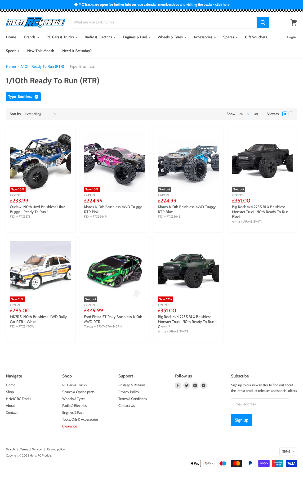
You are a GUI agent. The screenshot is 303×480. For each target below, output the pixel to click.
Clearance (69, 426)
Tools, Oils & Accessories (80, 419)
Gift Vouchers (256, 37)
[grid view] (284, 114)
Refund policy (56, 449)
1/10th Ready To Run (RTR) (42, 66)
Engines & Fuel (135, 37)
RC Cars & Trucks (60, 37)
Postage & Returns (131, 385)
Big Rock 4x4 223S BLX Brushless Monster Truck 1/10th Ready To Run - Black (261, 212)
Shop (10, 392)
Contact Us (126, 406)
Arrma (236, 221)
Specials (12, 51)
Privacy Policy (128, 392)
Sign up (241, 420)
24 (241, 114)
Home (11, 37)
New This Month (40, 51)
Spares (229, 37)
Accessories (203, 37)
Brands (30, 37)
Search (10, 449)
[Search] (263, 22)
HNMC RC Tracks (18, 399)
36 (248, 114)
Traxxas (88, 326)
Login (291, 37)
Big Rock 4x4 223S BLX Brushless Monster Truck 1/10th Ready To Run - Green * (187, 321)
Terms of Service (31, 449)
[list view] (291, 114)
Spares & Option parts (78, 392)
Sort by (15, 114)
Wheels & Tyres (171, 37)
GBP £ (286, 451)
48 (256, 114)
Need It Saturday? (77, 51)
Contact (12, 412)
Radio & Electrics (99, 37)
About (10, 406)
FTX (12, 216)
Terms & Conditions (132, 399)
